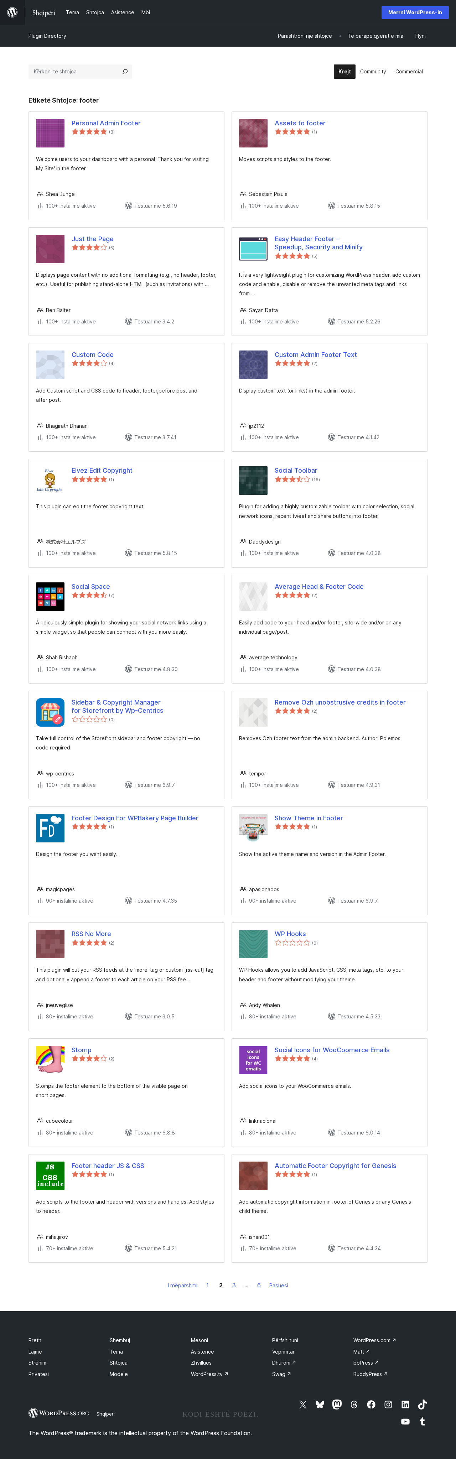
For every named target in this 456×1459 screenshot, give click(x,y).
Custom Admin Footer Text (316, 354)
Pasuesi (278, 1285)
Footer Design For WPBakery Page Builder (135, 818)
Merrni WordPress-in (415, 12)
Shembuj (120, 1340)
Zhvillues (201, 1363)
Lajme (35, 1352)
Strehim (37, 1363)
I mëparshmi (182, 1285)
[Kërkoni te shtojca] (125, 71)
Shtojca (119, 1363)
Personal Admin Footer (106, 123)
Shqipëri (106, 1414)
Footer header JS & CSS (108, 1165)
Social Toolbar (296, 470)
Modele (119, 1374)
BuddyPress (370, 1374)
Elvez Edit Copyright (102, 470)
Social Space (91, 586)
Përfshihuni (285, 1340)
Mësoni (199, 1340)
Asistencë (202, 1352)
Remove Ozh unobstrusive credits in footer (340, 702)
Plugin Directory (47, 36)
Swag (281, 1374)
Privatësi (38, 1374)
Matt (361, 1352)
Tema (116, 1352)
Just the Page (93, 239)
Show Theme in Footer (309, 818)
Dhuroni (284, 1363)
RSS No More (91, 934)
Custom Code (93, 354)
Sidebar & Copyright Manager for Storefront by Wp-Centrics (118, 706)
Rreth (34, 1340)
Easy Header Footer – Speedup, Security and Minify (319, 243)
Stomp (82, 1050)
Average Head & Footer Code (319, 586)
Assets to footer (300, 123)
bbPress (366, 1363)
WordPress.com (375, 1340)
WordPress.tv (210, 1374)
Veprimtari (284, 1352)
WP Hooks (290, 934)
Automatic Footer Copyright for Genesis (336, 1165)
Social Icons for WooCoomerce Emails (332, 1050)
